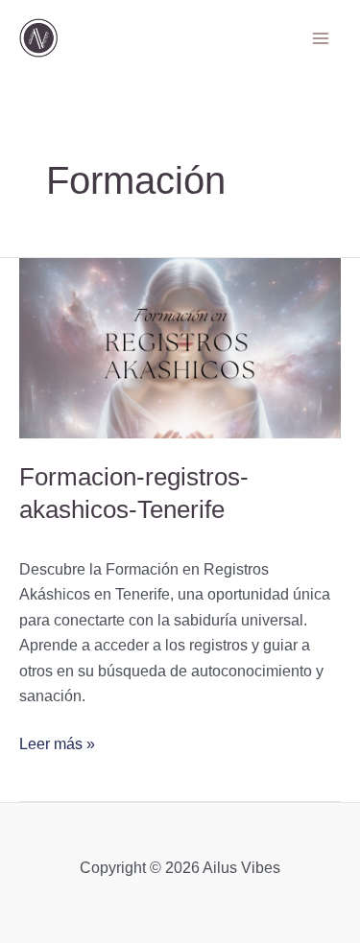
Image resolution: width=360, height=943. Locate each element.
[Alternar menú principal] (320, 37)
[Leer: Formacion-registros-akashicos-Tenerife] (180, 348)
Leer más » (57, 742)
